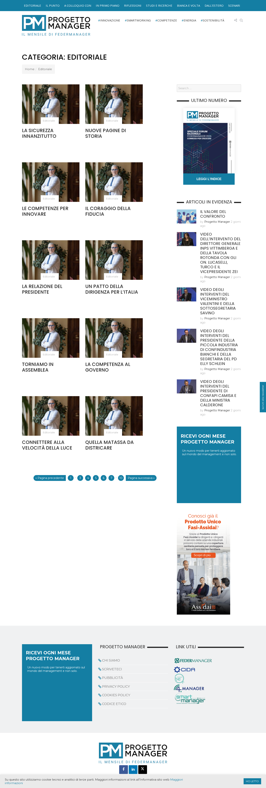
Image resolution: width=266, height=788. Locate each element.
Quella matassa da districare (109, 445)
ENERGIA (190, 20)
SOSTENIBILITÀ (213, 20)
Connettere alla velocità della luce (47, 445)
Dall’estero (214, 5)
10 (120, 478)
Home (29, 69)
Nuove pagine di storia (105, 133)
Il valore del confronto (213, 214)
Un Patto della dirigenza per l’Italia (111, 289)
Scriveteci (112, 669)
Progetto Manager (217, 222)
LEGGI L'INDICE (208, 179)
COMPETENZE (167, 20)
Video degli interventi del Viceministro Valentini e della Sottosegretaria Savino (218, 301)
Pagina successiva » (141, 478)
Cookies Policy (116, 695)
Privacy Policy (116, 686)
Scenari (234, 5)
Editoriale (32, 5)
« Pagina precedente (49, 478)
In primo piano (107, 5)
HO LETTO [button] (252, 781)
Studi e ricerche (159, 5)
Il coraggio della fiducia (108, 211)
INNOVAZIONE (110, 20)
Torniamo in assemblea (38, 367)
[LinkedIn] (133, 769)
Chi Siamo (111, 660)
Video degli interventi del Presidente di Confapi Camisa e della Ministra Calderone (218, 393)
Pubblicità (112, 678)
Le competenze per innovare (45, 211)
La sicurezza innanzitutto (39, 133)
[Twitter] (142, 769)
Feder (13, 9)
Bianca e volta (188, 5)
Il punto (53, 5)
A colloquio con (77, 5)
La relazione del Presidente (42, 289)
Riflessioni (132, 5)
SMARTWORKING (139, 20)
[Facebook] (123, 769)
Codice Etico (114, 704)
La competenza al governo (107, 367)
